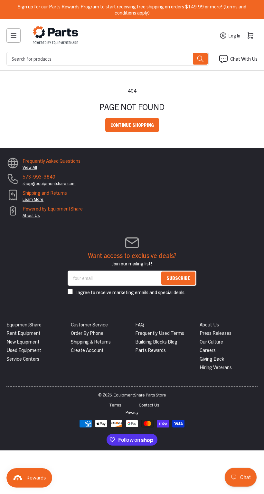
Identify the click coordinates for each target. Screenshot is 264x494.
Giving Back (212, 358)
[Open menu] (13, 35)
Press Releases (215, 333)
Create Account (87, 350)
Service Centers (22, 358)
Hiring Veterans (216, 367)
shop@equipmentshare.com (49, 183)
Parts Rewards (150, 350)
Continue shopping (132, 125)
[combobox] (107, 59)
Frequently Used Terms (159, 333)
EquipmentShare (24, 324)
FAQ (139, 324)
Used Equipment (23, 350)
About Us (31, 215)
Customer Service (89, 324)
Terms (115, 404)
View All (30, 167)
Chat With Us (244, 59)
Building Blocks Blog (156, 341)
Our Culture (211, 341)
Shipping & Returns (91, 341)
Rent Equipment (23, 333)
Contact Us (149, 404)
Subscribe (178, 278)
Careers (208, 350)
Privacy (132, 412)
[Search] (200, 58)
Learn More (33, 199)
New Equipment (23, 341)
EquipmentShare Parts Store (140, 394)
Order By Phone (87, 333)
